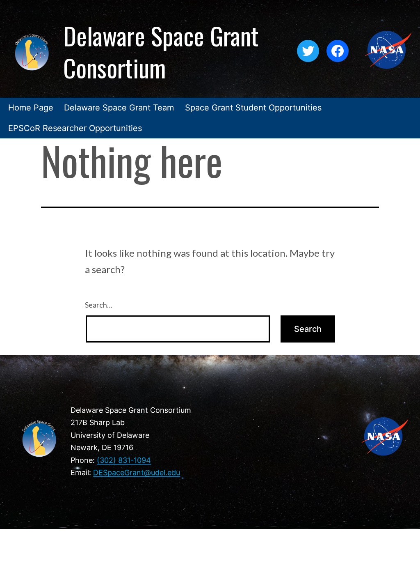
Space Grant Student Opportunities (253, 108)
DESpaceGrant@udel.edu (136, 472)
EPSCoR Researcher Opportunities (75, 128)
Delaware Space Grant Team (119, 108)
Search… (98, 304)
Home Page (30, 108)
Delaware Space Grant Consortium (161, 51)
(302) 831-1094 (124, 460)
